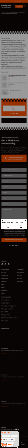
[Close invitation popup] (25, 220)
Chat (20, 227)
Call (8, 227)
